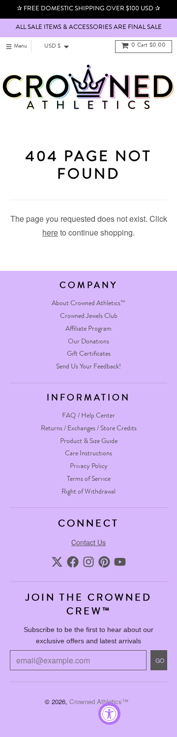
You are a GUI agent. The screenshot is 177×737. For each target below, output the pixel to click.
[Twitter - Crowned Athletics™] (57, 562)
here (50, 232)
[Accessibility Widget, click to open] (109, 714)
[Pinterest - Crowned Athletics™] (104, 562)
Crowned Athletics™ (98, 701)
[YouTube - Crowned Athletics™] (120, 562)
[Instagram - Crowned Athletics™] (88, 562)
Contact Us (88, 542)
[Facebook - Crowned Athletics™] (73, 562)
